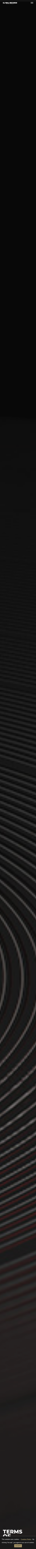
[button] (32, 2)
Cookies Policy (26, 1539)
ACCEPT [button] (18, 1546)
